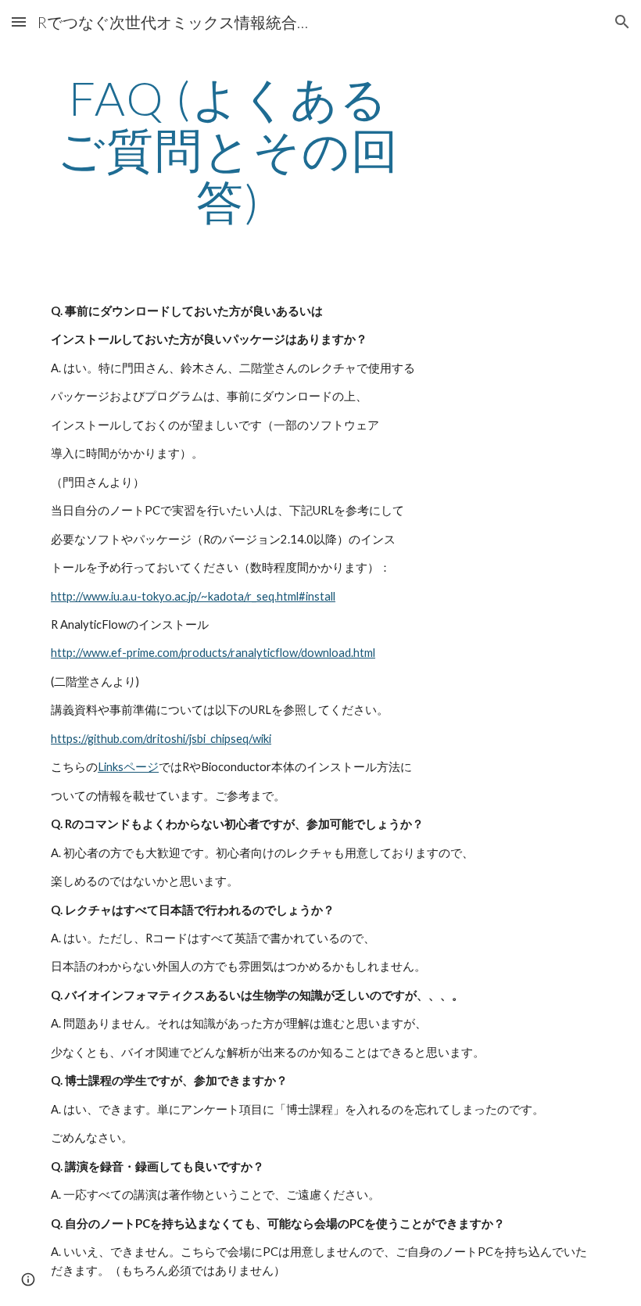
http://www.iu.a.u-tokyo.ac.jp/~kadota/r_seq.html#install (193, 596)
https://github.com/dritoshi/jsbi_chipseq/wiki (161, 738)
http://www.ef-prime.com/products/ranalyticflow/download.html (213, 652)
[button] (19, 21)
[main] (229, 149)
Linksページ (128, 766)
